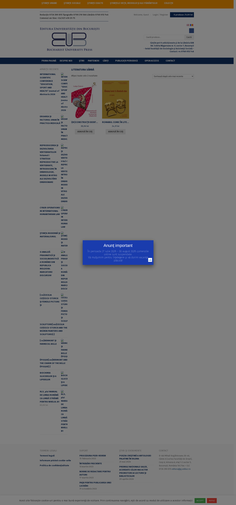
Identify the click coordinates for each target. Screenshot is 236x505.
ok (150, 259)
